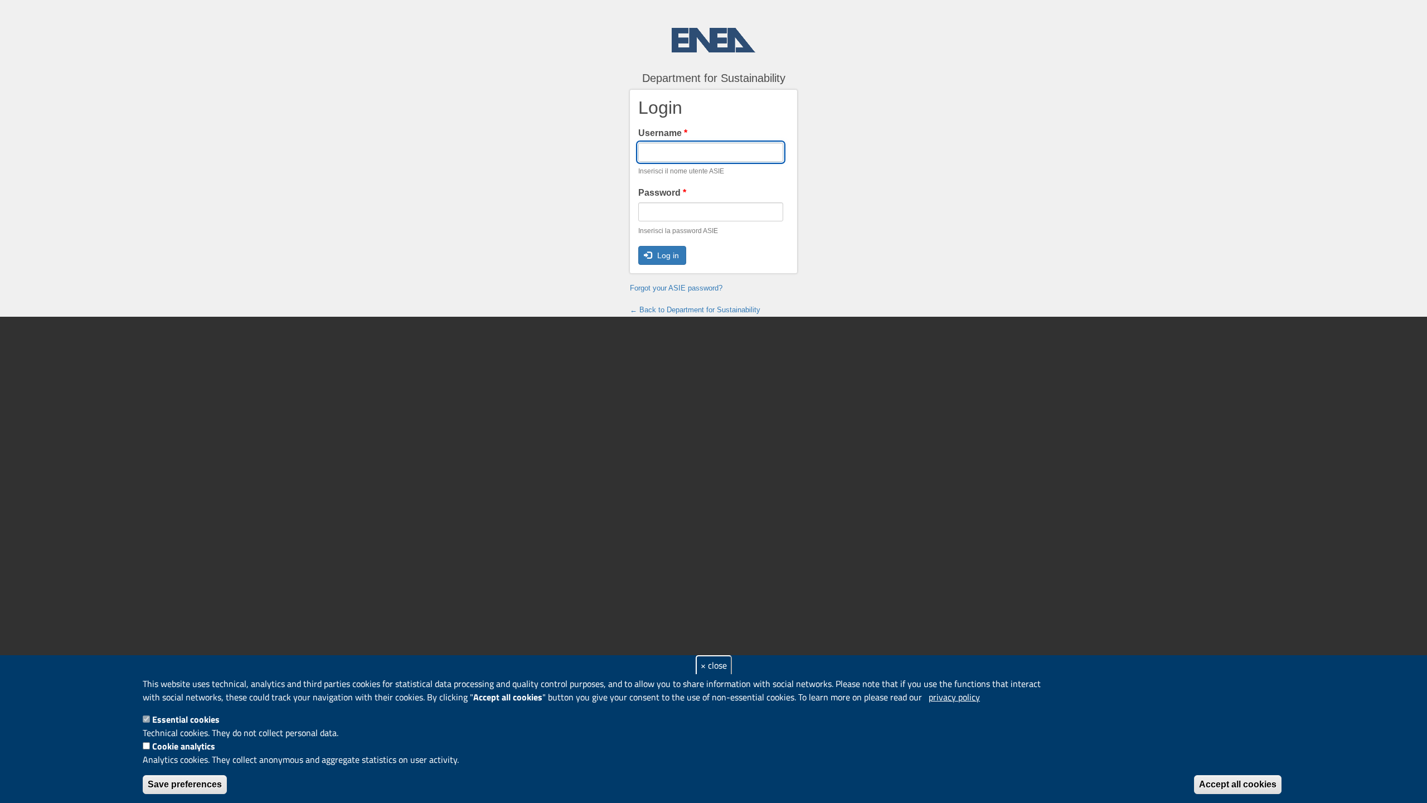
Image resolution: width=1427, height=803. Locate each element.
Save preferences (185, 784)
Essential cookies (186, 719)
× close (714, 665)
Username (662, 133)
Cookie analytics (183, 746)
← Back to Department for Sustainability (695, 310)
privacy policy (954, 697)
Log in (667, 255)
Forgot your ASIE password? (676, 288)
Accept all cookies (1237, 784)
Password (662, 192)
